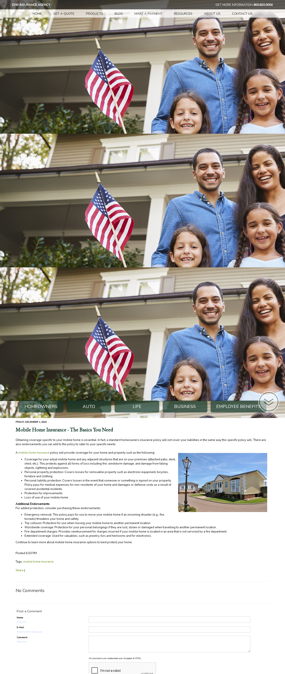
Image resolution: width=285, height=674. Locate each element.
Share (20, 570)
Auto (89, 407)
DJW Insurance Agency (31, 5)
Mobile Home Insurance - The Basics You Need (64, 429)
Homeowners (40, 407)
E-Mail (20, 627)
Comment (22, 637)
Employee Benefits (238, 407)
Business (185, 407)
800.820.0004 (263, 5)
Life (137, 407)
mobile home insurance (33, 453)
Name (20, 617)
